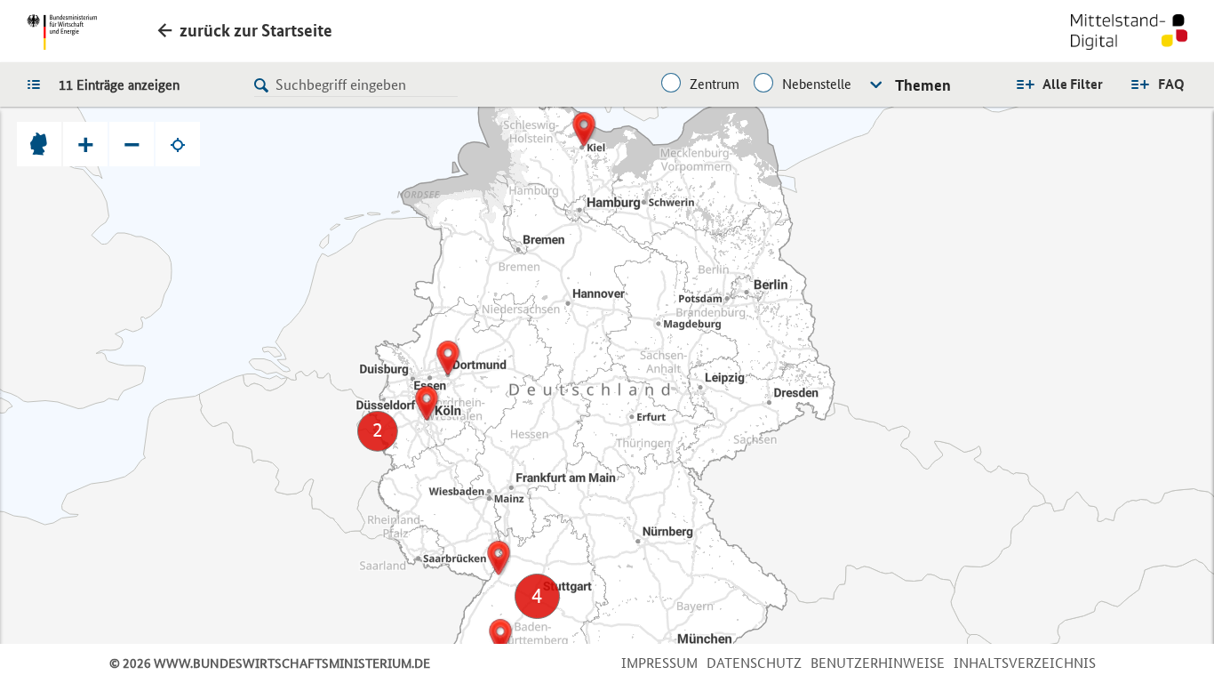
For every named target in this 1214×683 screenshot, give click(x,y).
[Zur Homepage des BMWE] (62, 32)
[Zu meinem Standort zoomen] (178, 144)
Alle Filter (1072, 84)
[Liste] (38, 83)
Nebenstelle (816, 84)
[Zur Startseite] (1129, 33)
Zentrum (714, 84)
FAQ (1171, 84)
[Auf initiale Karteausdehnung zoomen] (39, 144)
